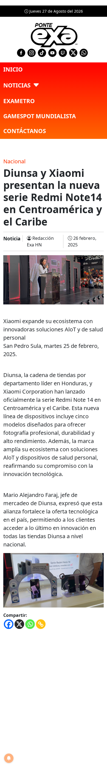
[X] (19, 624)
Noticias (16, 85)
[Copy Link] (41, 624)
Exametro (19, 101)
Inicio (13, 69)
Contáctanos (24, 131)
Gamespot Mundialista (39, 116)
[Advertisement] (53, 688)
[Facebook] (8, 624)
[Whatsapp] (30, 624)
